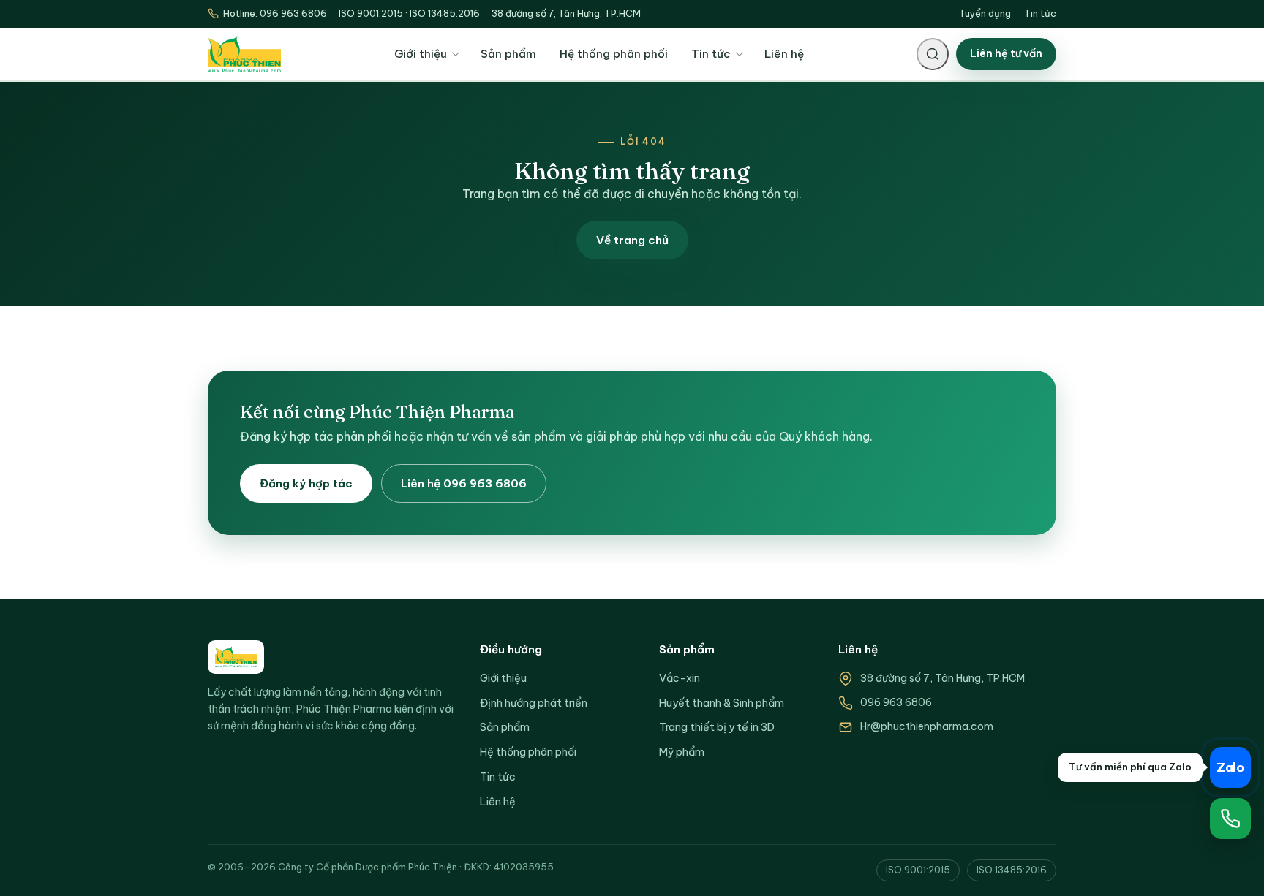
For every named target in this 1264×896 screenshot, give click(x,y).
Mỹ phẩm (681, 752)
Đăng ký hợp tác (306, 483)
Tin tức (1040, 13)
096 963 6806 (896, 702)
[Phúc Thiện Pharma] (244, 54)
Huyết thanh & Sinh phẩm (721, 703)
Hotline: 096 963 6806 (275, 13)
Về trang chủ (632, 240)
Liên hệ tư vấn (1006, 53)
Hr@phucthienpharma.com (926, 726)
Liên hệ (784, 54)
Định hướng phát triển (533, 703)
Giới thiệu (420, 54)
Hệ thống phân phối (614, 54)
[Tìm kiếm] (933, 54)
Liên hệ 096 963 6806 (464, 483)
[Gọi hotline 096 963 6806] (1230, 818)
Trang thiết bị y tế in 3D (717, 727)
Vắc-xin (679, 678)
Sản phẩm (508, 54)
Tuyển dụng (985, 13)
